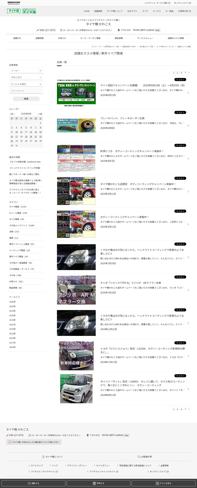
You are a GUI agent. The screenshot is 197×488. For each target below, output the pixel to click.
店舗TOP (17, 38)
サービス (157, 11)
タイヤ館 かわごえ (98, 24)
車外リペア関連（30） (19, 256)
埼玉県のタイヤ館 (146, 46)
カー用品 (169, 11)
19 (26, 136)
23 (12, 140)
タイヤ (145, 11)
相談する (35, 483)
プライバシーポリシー (77, 465)
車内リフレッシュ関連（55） (22, 244)
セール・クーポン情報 (90, 38)
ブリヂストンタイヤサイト (43, 471)
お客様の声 (183, 11)
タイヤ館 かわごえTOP (165, 46)
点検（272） (14, 231)
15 (40, 131)
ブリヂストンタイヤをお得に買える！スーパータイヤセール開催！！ (25, 191)
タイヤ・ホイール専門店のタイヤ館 (105, 46)
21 (36, 136)
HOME (87, 11)
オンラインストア (181, 3)
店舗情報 (40, 38)
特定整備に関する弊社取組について (135, 465)
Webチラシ (132, 11)
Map (157, 30)
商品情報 (119, 38)
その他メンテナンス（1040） (22, 225)
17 (17, 136)
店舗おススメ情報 (176, 38)
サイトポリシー (103, 465)
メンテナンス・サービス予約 (156, 3)
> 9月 (40, 113)
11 (21, 131)
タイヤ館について (115, 11)
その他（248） (15, 275)
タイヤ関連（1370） (18, 206)
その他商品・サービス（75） (22, 268)
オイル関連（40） (17, 219)
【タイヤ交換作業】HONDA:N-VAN (24, 161)
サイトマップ (37, 465)
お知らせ (62, 38)
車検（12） (14, 237)
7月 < (12, 113)
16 (12, 136)
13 (31, 131)
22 (40, 136)
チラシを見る (165, 483)
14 (36, 131)
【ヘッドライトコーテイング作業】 (25, 167)
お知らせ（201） (16, 281)
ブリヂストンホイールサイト (102, 471)
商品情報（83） (16, 287)
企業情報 (165, 465)
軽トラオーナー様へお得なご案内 (24, 174)
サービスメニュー (145, 38)
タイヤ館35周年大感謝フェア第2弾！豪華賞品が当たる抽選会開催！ (25, 182)
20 (31, 136)
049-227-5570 (47, 30)
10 (17, 131)
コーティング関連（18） (20, 250)
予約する (100, 483)
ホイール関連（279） (18, 212)
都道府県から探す (129, 46)
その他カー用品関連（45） (21, 262)
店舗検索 (98, 11)
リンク (55, 465)
